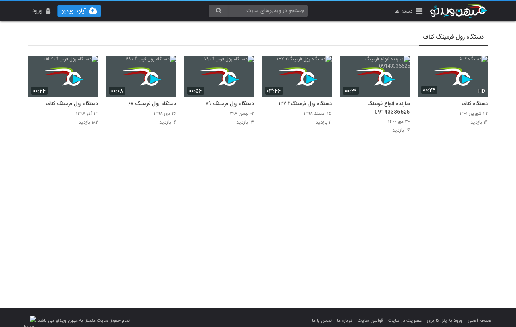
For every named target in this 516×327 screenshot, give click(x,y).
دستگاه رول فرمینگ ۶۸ (152, 104)
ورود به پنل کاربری (444, 321)
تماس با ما (322, 321)
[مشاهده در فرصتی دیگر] (478, 66)
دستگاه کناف (475, 104)
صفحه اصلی (480, 321)
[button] (409, 12)
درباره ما (344, 321)
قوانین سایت (370, 321)
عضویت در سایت (405, 321)
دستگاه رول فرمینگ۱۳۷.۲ (305, 104)
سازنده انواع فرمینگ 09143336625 (388, 108)
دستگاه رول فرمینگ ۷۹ (230, 104)
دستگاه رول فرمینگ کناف (453, 37)
